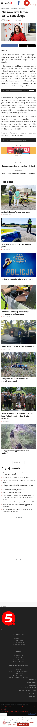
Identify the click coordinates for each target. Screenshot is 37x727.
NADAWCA (32, 693)
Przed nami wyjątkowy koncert (12, 492)
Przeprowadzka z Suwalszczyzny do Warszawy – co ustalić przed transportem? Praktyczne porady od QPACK (18, 497)
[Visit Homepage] (8, 2)
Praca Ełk (4, 707)
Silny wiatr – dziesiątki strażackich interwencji (16, 477)
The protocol (26, 707)
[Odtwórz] (4, 90)
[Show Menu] (2, 3)
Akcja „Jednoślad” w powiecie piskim (16, 212)
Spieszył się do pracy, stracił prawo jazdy (17, 346)
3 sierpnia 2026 (6, 316)
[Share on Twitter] (27, 45)
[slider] (32, 90)
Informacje (22, 8)
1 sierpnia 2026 (6, 349)
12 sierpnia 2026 (6, 214)
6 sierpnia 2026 (6, 249)
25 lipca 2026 (5, 421)
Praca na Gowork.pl (7, 711)
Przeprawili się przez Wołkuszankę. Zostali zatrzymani (15, 380)
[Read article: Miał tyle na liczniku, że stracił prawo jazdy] (18, 230)
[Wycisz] (27, 90)
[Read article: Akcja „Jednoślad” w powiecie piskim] (18, 197)
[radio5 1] (18, 150)
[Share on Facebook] (9, 45)
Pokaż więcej (18, 462)
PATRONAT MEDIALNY (28, 688)
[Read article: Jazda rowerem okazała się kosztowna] (18, 265)
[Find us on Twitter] (5, 629)
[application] (18, 90)
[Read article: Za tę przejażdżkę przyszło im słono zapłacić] (18, 436)
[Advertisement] (18, 536)
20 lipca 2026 (5, 456)
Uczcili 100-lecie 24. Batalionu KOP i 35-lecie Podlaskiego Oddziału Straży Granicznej (17, 415)
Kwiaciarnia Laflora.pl (21, 711)
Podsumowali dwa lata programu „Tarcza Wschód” (18, 502)
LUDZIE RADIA (31, 682)
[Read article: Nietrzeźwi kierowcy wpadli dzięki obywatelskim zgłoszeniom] (18, 297)
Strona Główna (5, 8)
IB (9, 20)
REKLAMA (32, 685)
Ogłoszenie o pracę (15, 707)
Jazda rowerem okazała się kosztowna (17, 279)
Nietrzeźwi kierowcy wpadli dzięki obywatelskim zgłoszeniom (15, 312)
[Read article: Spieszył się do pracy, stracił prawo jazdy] (18, 332)
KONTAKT (32, 696)
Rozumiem (23, 724)
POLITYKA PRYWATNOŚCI (27, 691)
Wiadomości (14, 8)
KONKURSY (32, 680)
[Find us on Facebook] (1, 629)
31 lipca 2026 (5, 384)
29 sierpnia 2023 (17, 20)
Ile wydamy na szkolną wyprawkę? (13, 490)
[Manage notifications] (4, 722)
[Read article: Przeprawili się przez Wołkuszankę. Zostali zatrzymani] (18, 364)
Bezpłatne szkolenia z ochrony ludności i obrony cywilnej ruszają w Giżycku (17, 510)
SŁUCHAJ (33, 5)
